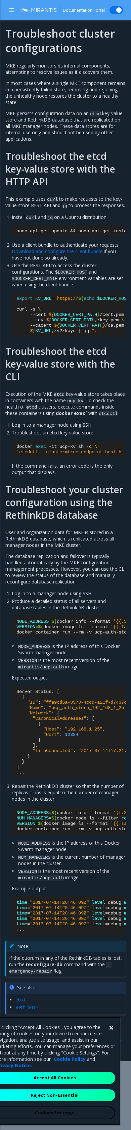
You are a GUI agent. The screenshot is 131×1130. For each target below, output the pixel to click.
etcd (20, 999)
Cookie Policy (70, 1059)
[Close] (111, 1028)
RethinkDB (27, 1007)
